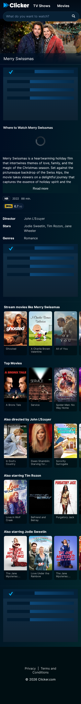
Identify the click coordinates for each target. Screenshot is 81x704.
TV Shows (41, 6)
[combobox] (41, 16)
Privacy (30, 668)
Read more (40, 188)
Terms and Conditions (44, 670)
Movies (63, 6)
